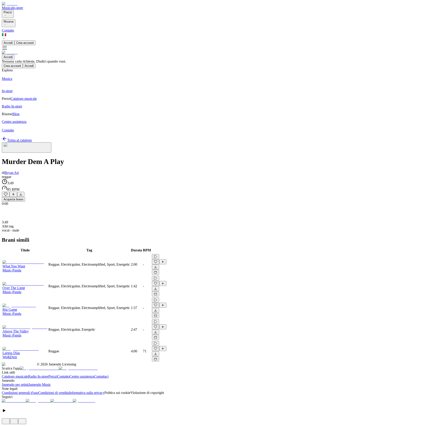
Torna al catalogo (19, 140)
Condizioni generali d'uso (20, 393)
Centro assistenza (81, 376)
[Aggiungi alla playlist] (13, 194)
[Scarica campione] (20, 194)
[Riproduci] (155, 256)
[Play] (26, 147)
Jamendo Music (39, 384)
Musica (7, 8)
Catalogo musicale (15, 376)
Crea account (25, 42)
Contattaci (101, 376)
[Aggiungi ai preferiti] (5, 194)
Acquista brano (13, 199)
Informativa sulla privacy (86, 393)
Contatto (8, 30)
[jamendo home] (10, 4)
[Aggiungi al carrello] (155, 272)
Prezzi (8, 12)
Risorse (9, 21)
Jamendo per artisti (15, 384)
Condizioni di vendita (53, 393)
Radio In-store (38, 376)
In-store (17, 8)
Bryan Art (12, 173)
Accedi (8, 42)
